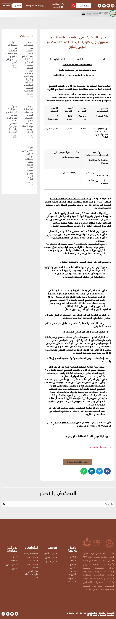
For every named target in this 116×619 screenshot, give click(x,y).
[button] (90, 13)
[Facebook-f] (99, 6)
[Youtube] (108, 6)
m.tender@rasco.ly (100, 447)
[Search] (73, 5)
